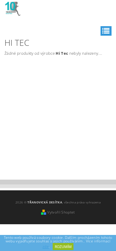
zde (46, 246)
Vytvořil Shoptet (61, 212)
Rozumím (63, 246)
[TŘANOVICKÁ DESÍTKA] (12, 7)
